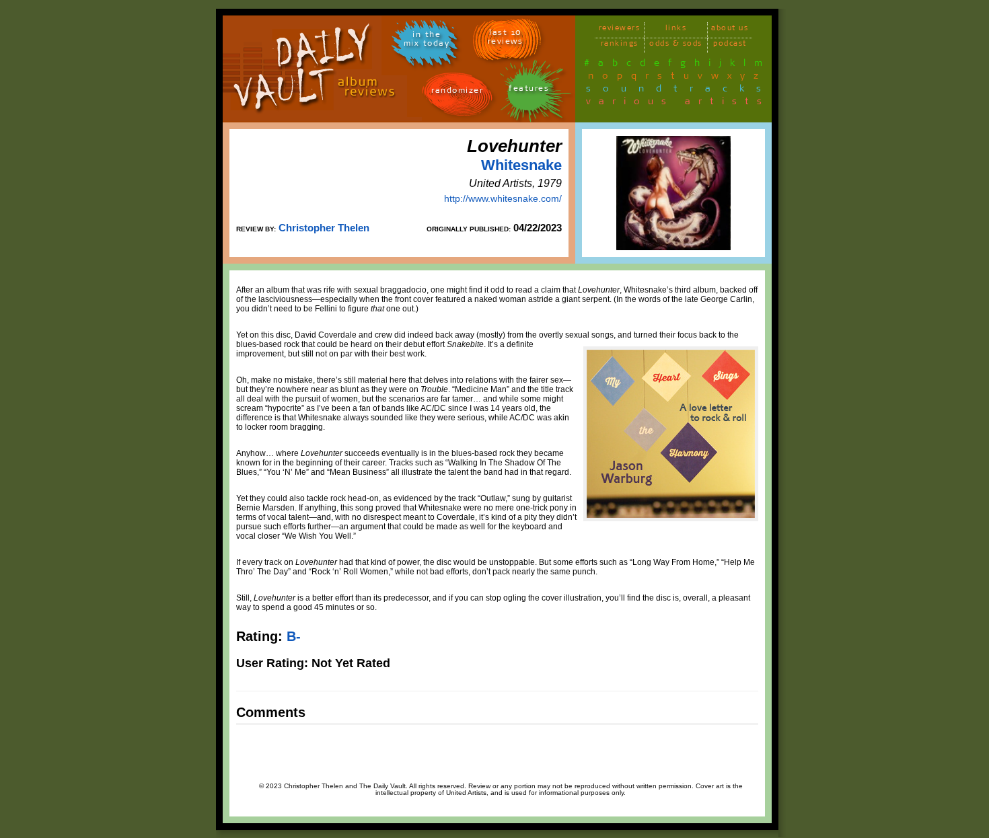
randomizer (457, 92)
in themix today (427, 41)
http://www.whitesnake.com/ (503, 198)
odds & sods (675, 45)
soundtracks (679, 91)
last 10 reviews (505, 39)
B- (294, 636)
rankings (619, 45)
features (529, 90)
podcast (730, 45)
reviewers (619, 30)
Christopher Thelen (324, 227)
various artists (678, 103)
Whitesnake (521, 165)
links (676, 30)
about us (729, 30)
